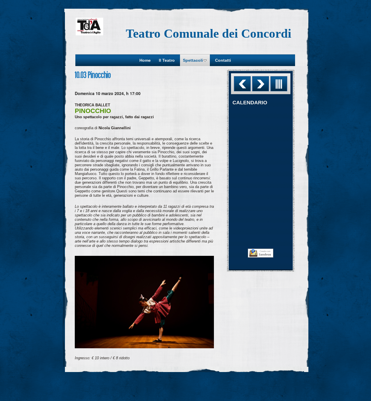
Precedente (242, 83)
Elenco (279, 83)
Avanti (260, 83)
